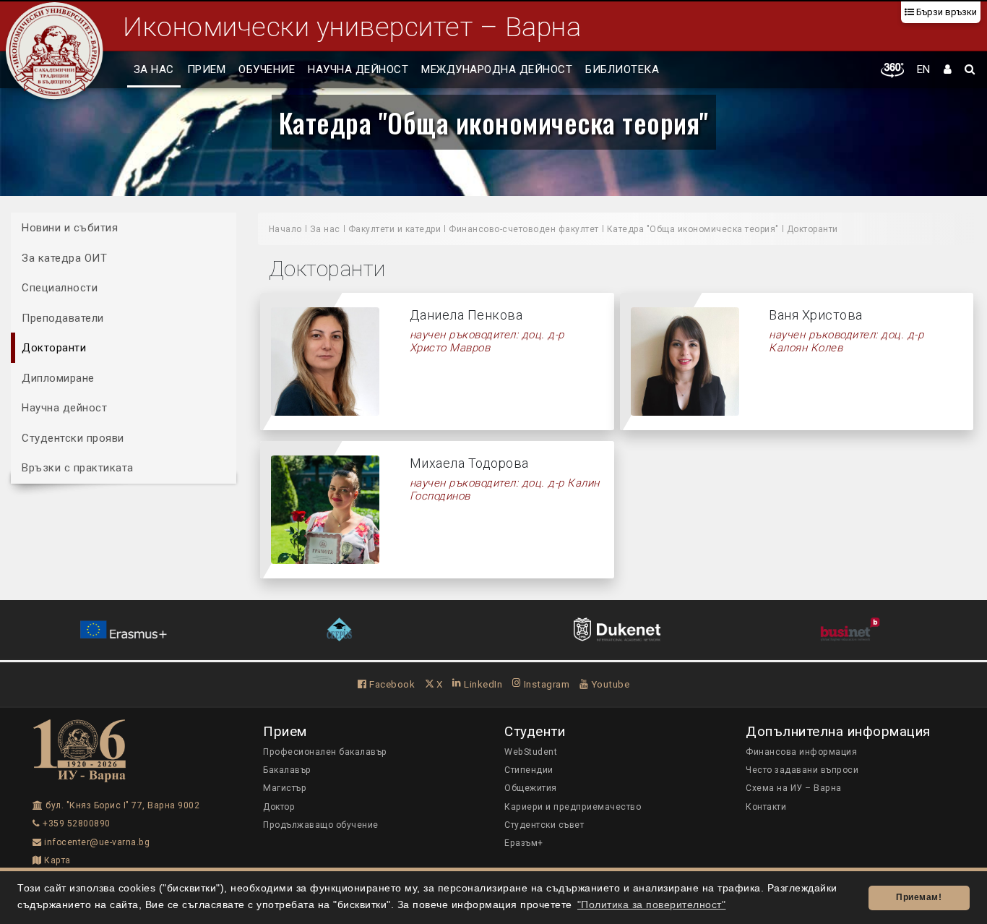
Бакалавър (287, 770)
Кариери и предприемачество (572, 807)
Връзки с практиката (78, 467)
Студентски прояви (73, 437)
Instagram (545, 684)
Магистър (284, 788)
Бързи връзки (945, 12)
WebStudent (530, 752)
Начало (285, 229)
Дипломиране (58, 377)
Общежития (530, 788)
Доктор (279, 807)
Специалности (60, 287)
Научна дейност (358, 69)
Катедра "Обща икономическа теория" (494, 122)
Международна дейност (496, 69)
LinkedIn (482, 684)
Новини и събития (70, 227)
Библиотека (622, 69)
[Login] (948, 70)
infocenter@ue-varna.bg (96, 842)
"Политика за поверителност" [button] (651, 904)
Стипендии (528, 770)
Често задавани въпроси (802, 770)
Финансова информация (801, 752)
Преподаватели (63, 317)
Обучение (266, 69)
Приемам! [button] (918, 897)
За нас (154, 69)
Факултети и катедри (394, 229)
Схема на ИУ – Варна (794, 788)
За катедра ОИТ (64, 257)
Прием (206, 69)
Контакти (766, 807)
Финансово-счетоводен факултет (524, 229)
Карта (56, 860)
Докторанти (54, 347)
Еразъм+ (523, 843)
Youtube (608, 684)
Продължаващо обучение (321, 825)
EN (924, 69)
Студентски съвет (544, 825)
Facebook (391, 684)
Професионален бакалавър (325, 752)
